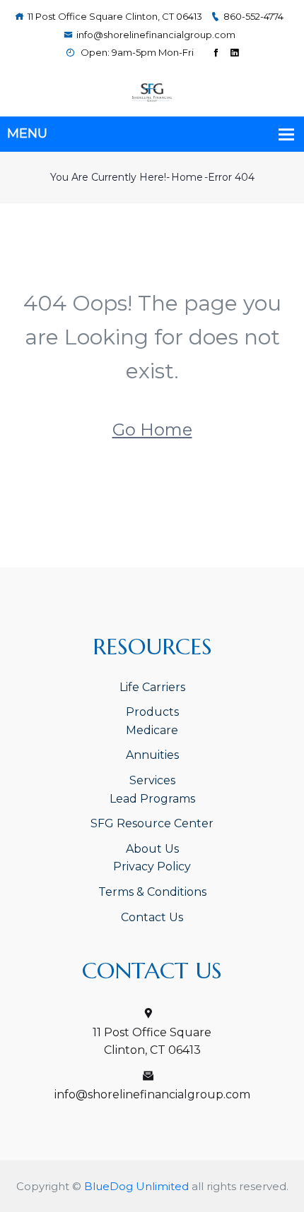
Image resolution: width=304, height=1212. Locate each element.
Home (187, 177)
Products (152, 712)
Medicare (152, 730)
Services (152, 780)
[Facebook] (216, 52)
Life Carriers (152, 687)
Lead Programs (152, 798)
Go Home (152, 429)
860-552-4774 (253, 16)
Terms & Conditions (152, 892)
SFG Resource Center (152, 823)
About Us (152, 849)
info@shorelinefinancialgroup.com (155, 34)
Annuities (152, 755)
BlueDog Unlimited (136, 1186)
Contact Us (152, 917)
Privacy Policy (152, 866)
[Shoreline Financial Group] (152, 91)
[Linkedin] (234, 52)
